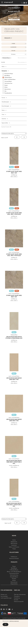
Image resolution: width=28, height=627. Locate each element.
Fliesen (14, 566)
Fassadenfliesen (14, 577)
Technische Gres (14, 575)
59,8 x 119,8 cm (14, 176)
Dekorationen (14, 582)
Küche (14, 540)
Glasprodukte (14, 584)
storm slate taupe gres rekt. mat (14, 172)
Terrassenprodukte (14, 573)
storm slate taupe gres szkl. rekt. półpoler (14, 213)
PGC (16, 167)
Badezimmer (14, 542)
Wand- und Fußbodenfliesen (14, 571)
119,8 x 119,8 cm (14, 259)
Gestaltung (17, 598)
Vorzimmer (14, 545)
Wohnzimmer (14, 543)
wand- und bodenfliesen (14, 169)
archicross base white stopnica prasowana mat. (14, 337)
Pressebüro (17, 596)
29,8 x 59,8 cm (14, 342)
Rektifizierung (14, 175)
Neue (11, 167)
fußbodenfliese (14, 335)
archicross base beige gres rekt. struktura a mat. (14, 462)
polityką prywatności (14, 621)
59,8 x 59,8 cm (14, 424)
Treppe (14, 548)
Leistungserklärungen (6, 598)
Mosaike (14, 578)
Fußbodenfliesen (14, 570)
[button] (17, 137)
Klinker (14, 580)
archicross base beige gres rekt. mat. (14, 378)
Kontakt (16, 600)
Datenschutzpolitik (19, 601)
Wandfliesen (14, 568)
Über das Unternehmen (20, 594)
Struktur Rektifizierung (14, 465)
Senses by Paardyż (14, 558)
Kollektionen (14, 556)
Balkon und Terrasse (14, 547)
